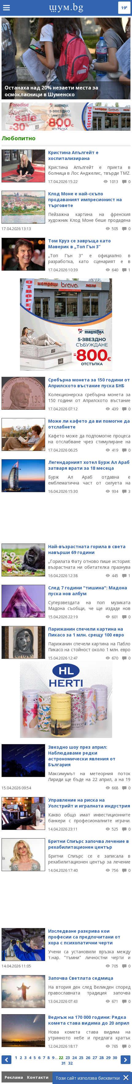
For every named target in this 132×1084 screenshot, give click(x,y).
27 (94, 1057)
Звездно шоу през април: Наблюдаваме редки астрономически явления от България (81, 755)
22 (61, 1057)
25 (81, 1057)
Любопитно (19, 138)
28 (101, 1057)
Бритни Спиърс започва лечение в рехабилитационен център (88, 844)
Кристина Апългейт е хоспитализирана (73, 155)
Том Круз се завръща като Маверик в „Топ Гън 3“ (79, 243)
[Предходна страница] (6, 1059)
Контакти (38, 1077)
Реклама (14, 1077)
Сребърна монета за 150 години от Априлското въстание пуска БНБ (89, 383)
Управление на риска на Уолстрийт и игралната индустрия (89, 803)
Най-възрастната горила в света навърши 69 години (87, 549)
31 (63, 1063)
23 (67, 1057)
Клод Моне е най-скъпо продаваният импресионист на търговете (85, 199)
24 (74, 1057)
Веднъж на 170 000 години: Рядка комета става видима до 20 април (88, 1020)
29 (108, 1057)
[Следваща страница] (125, 1059)
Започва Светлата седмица (80, 978)
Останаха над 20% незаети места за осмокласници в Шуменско (51, 91)
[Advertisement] (66, 515)
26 (88, 1057)
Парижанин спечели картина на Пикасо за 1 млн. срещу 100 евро (86, 632)
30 (115, 1057)
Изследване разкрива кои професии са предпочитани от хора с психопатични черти (84, 937)
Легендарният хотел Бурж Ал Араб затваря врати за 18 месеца (89, 465)
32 (70, 1063)
